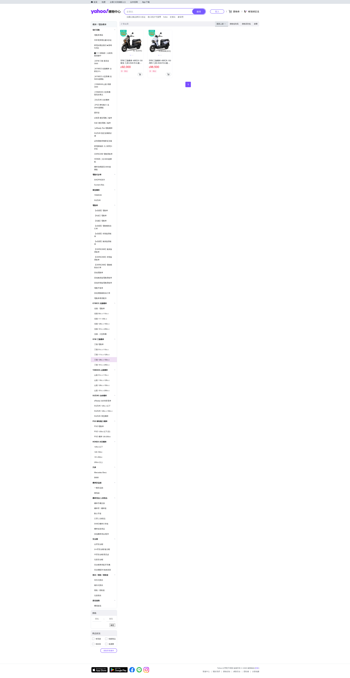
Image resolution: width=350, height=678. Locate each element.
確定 (112, 625)
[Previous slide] (121, 42)
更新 (257, 668)
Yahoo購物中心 (106, 11)
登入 (217, 11)
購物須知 (226, 671)
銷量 (256, 23)
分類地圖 (255, 671)
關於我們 (216, 671)
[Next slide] (142, 42)
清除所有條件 (108, 650)
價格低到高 (234, 23)
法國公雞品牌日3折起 (136, 17)
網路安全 (236, 671)
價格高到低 (246, 23)
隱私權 (246, 671)
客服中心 (206, 671)
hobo (165, 17)
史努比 (173, 17)
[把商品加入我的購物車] (140, 74)
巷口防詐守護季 (154, 17)
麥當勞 (180, 17)
